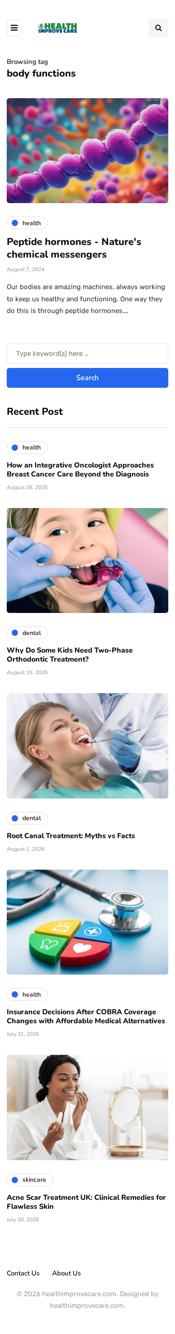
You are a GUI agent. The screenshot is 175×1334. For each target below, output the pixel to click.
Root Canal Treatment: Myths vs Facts (71, 836)
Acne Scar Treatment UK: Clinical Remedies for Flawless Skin (86, 1202)
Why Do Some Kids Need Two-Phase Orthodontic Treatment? (70, 654)
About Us (66, 1273)
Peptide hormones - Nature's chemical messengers (74, 248)
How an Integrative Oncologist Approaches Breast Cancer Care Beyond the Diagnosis (80, 469)
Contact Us (23, 1273)
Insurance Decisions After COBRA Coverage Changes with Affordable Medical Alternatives (86, 1016)
